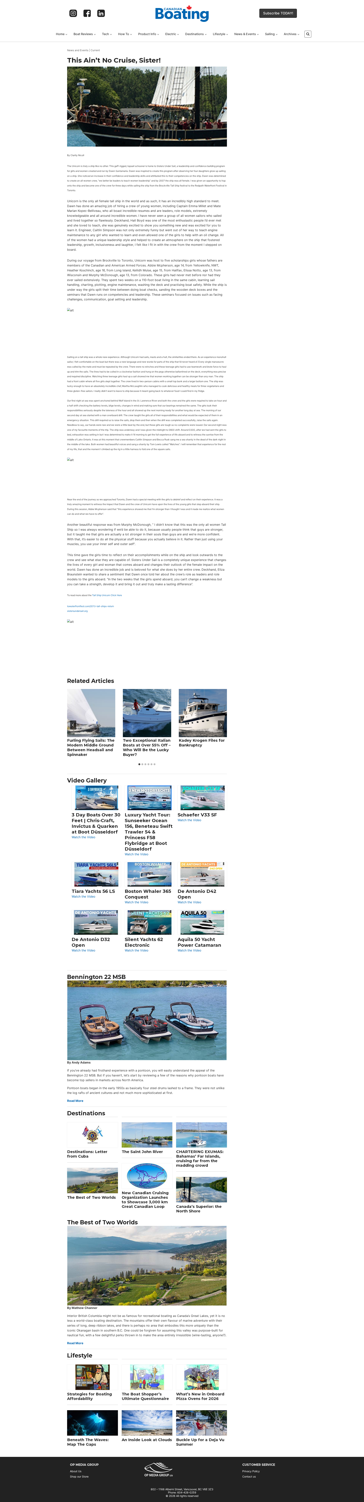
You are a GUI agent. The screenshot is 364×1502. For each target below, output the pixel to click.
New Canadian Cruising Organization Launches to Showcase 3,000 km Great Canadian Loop (145, 1200)
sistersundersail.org (77, 611)
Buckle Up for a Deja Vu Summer (200, 1442)
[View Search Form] (307, 34)
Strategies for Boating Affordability (89, 1396)
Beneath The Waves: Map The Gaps (88, 1442)
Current (95, 50)
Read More (75, 1101)
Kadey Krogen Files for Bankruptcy (202, 742)
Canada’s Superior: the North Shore (199, 1208)
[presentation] (91, 713)
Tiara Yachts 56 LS (93, 891)
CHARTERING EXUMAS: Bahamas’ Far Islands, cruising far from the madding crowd (200, 1158)
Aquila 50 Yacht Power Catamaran (199, 942)
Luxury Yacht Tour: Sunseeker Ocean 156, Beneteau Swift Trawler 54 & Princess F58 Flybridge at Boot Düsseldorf (149, 832)
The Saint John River (142, 1151)
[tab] (139, 764)
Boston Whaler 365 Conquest (148, 894)
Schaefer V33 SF (197, 815)
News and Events (77, 50)
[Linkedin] (101, 13)
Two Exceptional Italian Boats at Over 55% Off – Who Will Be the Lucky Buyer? (147, 747)
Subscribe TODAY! (278, 13)
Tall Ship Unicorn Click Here (107, 595)
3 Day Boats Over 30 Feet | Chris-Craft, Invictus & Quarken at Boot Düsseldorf (96, 823)
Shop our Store (79, 1476)
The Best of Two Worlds (91, 1197)
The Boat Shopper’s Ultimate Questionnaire (145, 1396)
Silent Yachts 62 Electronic (144, 942)
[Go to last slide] (73, 725)
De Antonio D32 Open (91, 942)
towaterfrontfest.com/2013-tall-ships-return (90, 606)
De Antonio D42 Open (197, 894)
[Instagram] (73, 13)
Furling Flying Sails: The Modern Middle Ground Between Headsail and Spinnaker (91, 747)
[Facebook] (87, 13)
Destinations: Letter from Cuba (87, 1154)
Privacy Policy (251, 1471)
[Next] (221, 725)
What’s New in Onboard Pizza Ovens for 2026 (200, 1396)
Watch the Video (83, 837)
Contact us (249, 1476)
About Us (75, 1471)
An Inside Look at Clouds (147, 1440)
